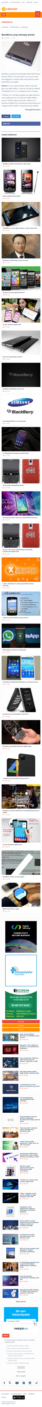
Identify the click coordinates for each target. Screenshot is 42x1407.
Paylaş (6, 116)
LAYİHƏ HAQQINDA (15, 2)
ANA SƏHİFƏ (5, 2)
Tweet (17, 116)
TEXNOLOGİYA (14, 27)
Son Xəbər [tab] (21, 1021)
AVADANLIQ (24, 27)
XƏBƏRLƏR (29, 2)
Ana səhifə (5, 27)
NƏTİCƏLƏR (21, 1372)
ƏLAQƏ (36, 2)
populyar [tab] (21, 1025)
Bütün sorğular (21, 1376)
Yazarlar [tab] (21, 1029)
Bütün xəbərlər (21, 1302)
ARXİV (23, 2)
